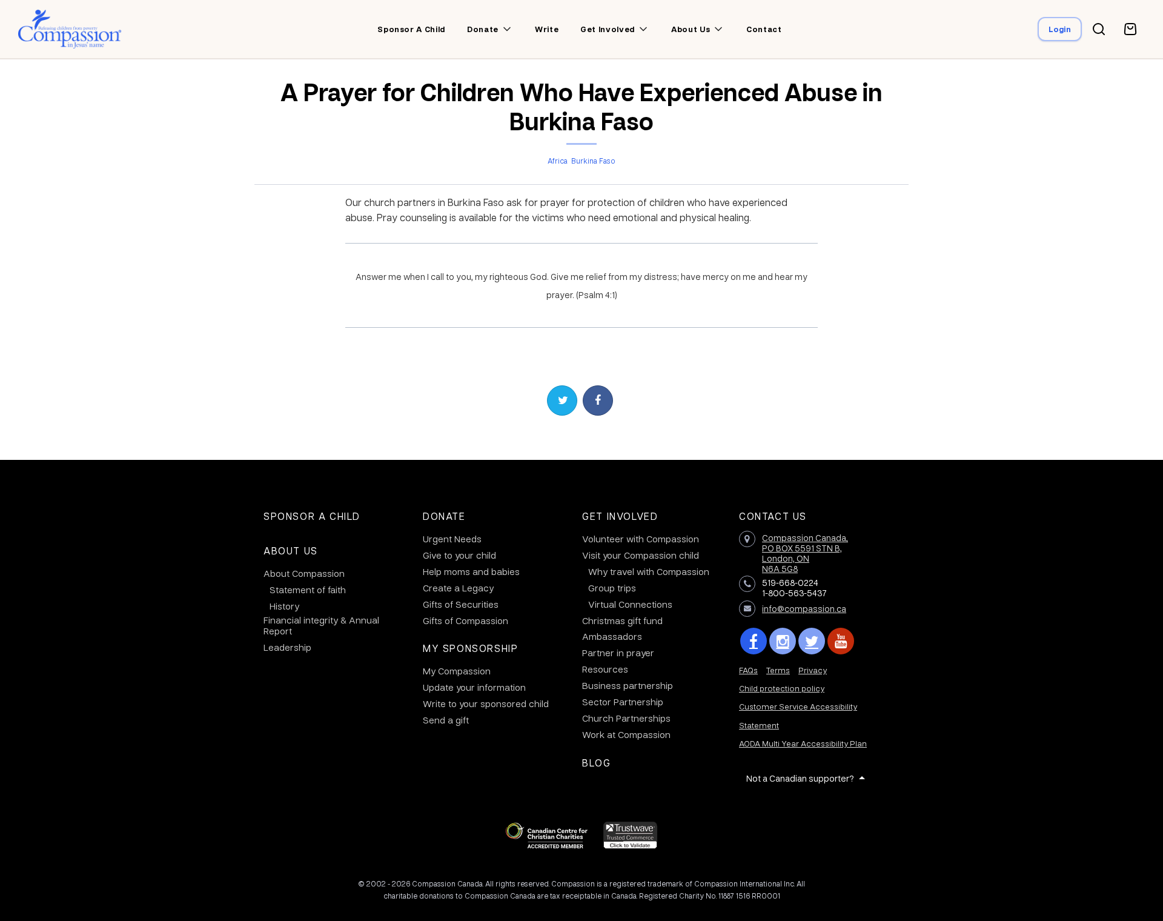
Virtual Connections (630, 604)
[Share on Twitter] (562, 400)
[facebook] (753, 641)
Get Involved (620, 516)
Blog (596, 762)
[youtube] (840, 641)
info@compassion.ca (804, 608)
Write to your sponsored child (486, 703)
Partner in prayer (618, 652)
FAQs (748, 670)
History (284, 605)
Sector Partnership (622, 701)
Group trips (612, 587)
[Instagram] (782, 641)
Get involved (607, 29)
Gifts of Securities (461, 604)
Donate (483, 29)
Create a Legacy (458, 587)
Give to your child (459, 555)
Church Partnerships (626, 718)
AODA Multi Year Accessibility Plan (803, 743)
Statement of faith (308, 589)
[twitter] (811, 641)
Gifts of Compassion (465, 620)
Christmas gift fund (622, 620)
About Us (290, 550)
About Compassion (304, 573)
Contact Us (773, 516)
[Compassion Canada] (70, 29)
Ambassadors (612, 636)
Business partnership (627, 685)
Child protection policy (781, 688)
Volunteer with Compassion (640, 538)
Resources (605, 668)
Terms (778, 670)
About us (690, 29)
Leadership (287, 647)
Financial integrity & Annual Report (321, 625)
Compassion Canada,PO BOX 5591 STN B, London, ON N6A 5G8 (805, 552)
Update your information (474, 687)
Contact (764, 29)
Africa (558, 160)
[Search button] (1098, 29)
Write (546, 29)
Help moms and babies (471, 571)
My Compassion (457, 670)
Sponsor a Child (311, 516)
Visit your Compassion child (640, 555)
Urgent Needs (452, 538)
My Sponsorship (470, 648)
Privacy (812, 670)
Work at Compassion (626, 734)
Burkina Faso (593, 160)
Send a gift (446, 719)
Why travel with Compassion (648, 571)
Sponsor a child (411, 29)
